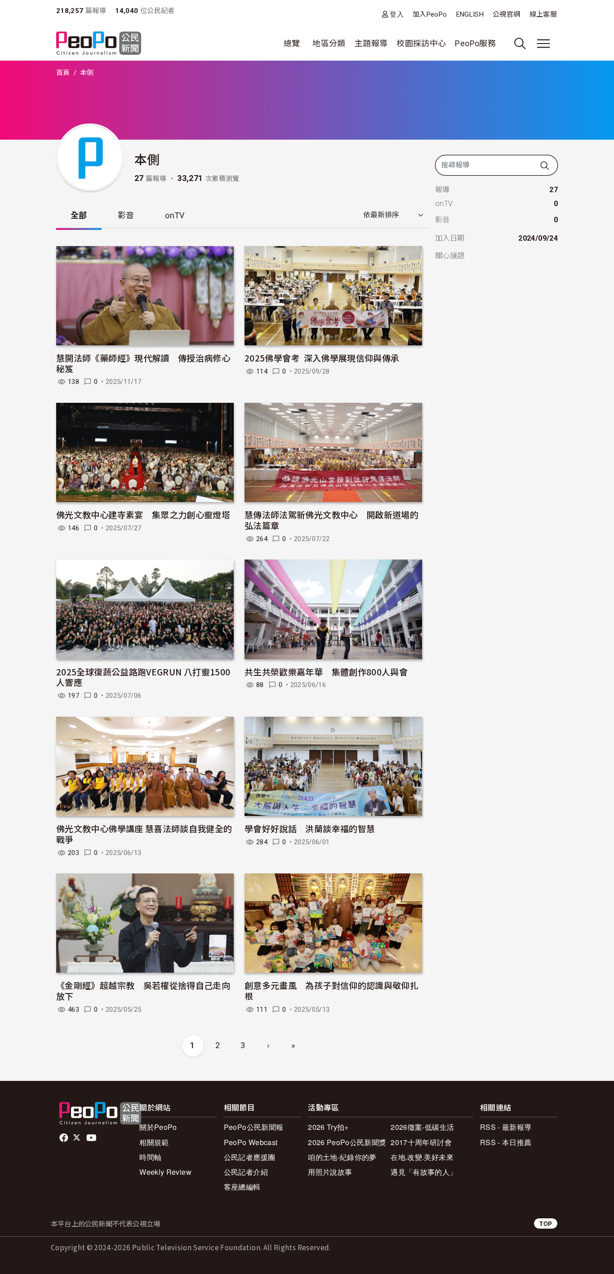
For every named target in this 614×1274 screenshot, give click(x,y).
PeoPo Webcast (251, 1142)
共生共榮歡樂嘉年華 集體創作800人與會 (326, 672)
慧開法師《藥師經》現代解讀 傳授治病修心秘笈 (143, 363)
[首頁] (98, 43)
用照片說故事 (330, 1172)
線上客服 (543, 14)
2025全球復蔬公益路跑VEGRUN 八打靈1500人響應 (143, 677)
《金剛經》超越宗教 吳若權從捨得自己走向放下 (143, 990)
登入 (397, 14)
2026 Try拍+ (328, 1127)
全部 (79, 215)
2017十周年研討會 (421, 1142)
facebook (64, 1137)
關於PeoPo (158, 1127)
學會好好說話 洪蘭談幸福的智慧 (310, 828)
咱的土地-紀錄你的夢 (342, 1157)
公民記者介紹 (246, 1172)
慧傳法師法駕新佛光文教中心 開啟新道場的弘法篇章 (331, 519)
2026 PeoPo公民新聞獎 (347, 1142)
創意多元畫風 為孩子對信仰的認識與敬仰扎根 (331, 990)
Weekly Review (165, 1172)
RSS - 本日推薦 (506, 1142)
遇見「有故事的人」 (424, 1172)
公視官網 (506, 14)
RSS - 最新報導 (506, 1127)
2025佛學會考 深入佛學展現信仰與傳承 (322, 358)
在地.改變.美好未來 (422, 1157)
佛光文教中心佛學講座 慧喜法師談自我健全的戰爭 (144, 833)
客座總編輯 (242, 1186)
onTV (174, 215)
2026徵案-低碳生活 (422, 1127)
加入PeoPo (430, 14)
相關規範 (154, 1142)
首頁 (63, 73)
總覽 (292, 43)
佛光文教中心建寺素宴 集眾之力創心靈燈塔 (143, 514)
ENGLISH (470, 14)
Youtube (92, 1137)
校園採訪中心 (421, 43)
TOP (545, 1223)
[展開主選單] (543, 44)
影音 (126, 215)
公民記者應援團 (250, 1157)
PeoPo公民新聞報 (254, 1127)
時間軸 (150, 1157)
